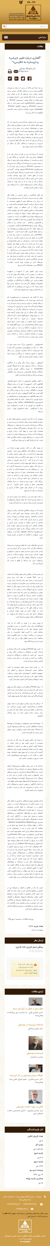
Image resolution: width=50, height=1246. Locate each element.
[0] (30, 951)
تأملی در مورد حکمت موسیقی (29, 1107)
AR (28, 2)
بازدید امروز (38, 1153)
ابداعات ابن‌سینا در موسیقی (30, 1025)
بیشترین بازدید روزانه (34, 1178)
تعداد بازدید (38, 926)
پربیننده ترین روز (36, 1170)
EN (33, 2)
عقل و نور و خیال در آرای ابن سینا (28, 1009)
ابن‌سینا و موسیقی (35, 1053)
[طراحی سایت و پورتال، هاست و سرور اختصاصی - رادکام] (25, 1241)
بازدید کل (39, 1144)
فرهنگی (33, 930)
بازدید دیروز (38, 1161)
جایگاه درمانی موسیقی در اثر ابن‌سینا (26, 1075)
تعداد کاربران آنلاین (35, 1136)
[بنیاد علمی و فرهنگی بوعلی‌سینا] (25, 13)
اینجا (35, 973)
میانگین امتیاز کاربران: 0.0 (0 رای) (29, 947)
